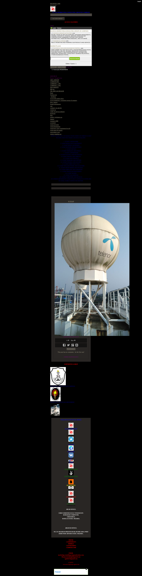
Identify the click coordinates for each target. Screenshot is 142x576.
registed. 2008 (54, 121)
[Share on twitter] (68, 346)
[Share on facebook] (64, 346)
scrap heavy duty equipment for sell (60, 128)
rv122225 (53, 123)
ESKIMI (71, 462)
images (52, 119)
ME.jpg (52, 89)
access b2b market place (57, 98)
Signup (59, 28)
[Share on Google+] (72, 346)
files (51, 115)
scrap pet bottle (54, 124)
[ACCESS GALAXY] (55, 409)
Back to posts (71, 349)
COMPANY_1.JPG (55, 83)
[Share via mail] (76, 346)
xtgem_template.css (55, 134)
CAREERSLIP (71, 435)
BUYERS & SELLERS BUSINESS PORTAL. (66, 48)
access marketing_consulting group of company (63, 100)
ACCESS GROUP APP (71, 428)
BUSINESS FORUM (59, 41)
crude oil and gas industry (57, 111)
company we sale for (56, 108)
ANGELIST (71, 478)
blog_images (53, 102)
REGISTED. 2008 (55, 3)
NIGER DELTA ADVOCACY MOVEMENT (62, 402)
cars (51, 106)
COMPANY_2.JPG (55, 85)
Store (51, 93)
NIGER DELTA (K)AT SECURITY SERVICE (62, 386)
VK (71, 458)
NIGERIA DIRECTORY (71, 469)
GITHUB (71, 490)
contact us (53, 110)
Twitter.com (53, 95)
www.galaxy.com (55, 132)
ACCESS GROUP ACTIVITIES (62, 33)
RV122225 (53, 5)
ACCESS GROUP (71, 497)
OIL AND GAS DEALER (57, 91)
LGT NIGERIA (71, 503)
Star (72, 340)
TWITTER (71, 444)
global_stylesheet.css (56, 117)
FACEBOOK (71, 451)
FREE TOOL (61, 67)
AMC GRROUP (54, 80)
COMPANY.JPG (54, 82)
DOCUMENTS (54, 87)
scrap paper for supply (56, 130)
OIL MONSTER (71, 485)
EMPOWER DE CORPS (71, 476)
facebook (52, 113)
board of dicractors (55, 104)
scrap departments (55, 126)
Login (54, 28)
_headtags (53, 96)
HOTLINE (54, 67)
